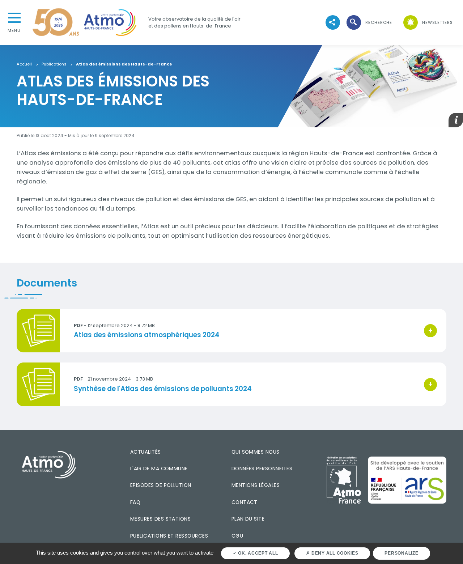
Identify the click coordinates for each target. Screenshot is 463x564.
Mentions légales (256, 485)
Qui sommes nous (256, 451)
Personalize (401, 553)
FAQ (135, 502)
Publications (54, 64)
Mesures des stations (160, 518)
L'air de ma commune (159, 468)
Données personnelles (262, 468)
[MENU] (14, 17)
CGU (237, 535)
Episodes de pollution (160, 485)
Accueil (24, 64)
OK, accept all (257, 553)
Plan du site (248, 518)
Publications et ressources (169, 535)
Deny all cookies (334, 553)
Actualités (145, 451)
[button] (369, 23)
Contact (245, 502)
